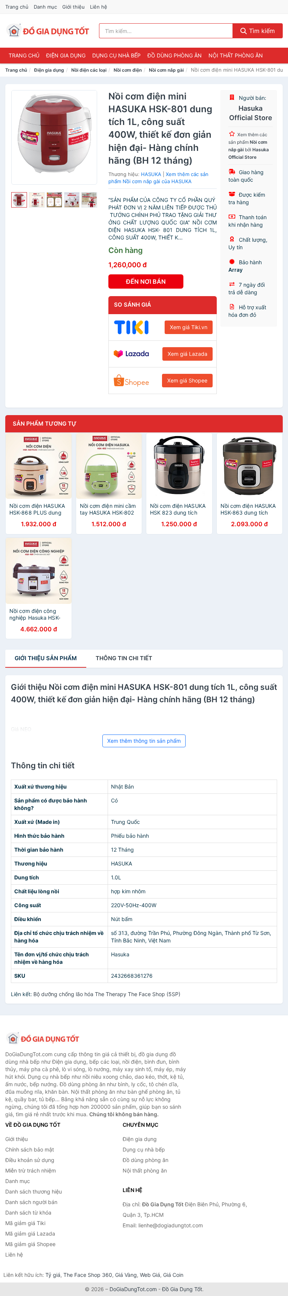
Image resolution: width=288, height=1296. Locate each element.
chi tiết (124, 658)
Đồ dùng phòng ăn (174, 55)
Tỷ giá (52, 1275)
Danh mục (45, 7)
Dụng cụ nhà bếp (116, 55)
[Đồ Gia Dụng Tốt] (42, 1038)
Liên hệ (98, 7)
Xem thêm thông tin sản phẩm (144, 741)
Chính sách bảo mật (29, 1149)
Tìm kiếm (261, 31)
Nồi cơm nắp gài (166, 70)
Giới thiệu (73, 7)
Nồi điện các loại (88, 70)
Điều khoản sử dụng (29, 1160)
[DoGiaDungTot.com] (47, 30)
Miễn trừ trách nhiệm (30, 1170)
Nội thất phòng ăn (235, 55)
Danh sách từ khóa (28, 1212)
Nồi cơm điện (128, 70)
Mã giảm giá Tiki (25, 1223)
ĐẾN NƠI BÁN (146, 281)
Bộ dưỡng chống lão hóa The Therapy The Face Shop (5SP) (106, 994)
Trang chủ (16, 7)
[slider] (19, 200)
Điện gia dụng (66, 55)
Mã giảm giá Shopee (30, 1244)
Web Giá (150, 1275)
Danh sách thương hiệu (33, 1191)
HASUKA (151, 174)
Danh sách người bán (31, 1202)
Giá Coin (173, 1275)
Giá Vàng (126, 1275)
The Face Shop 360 (87, 1275)
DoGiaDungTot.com (133, 1289)
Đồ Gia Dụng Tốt (182, 1289)
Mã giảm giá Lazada (30, 1233)
